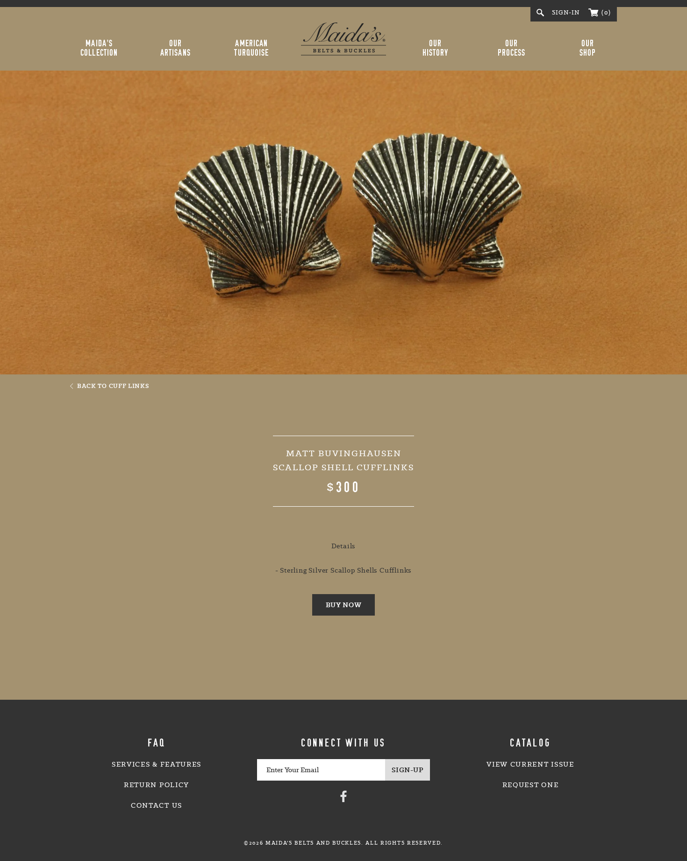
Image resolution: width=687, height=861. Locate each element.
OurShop (588, 48)
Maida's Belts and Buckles (343, 39)
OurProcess (512, 48)
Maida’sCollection (99, 48)
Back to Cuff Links (113, 385)
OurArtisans (175, 48)
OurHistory (435, 48)
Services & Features (156, 764)
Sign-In (566, 12)
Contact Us (156, 805)
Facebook (343, 796)
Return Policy (156, 784)
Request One (530, 784)
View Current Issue (530, 764)
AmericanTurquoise (251, 48)
